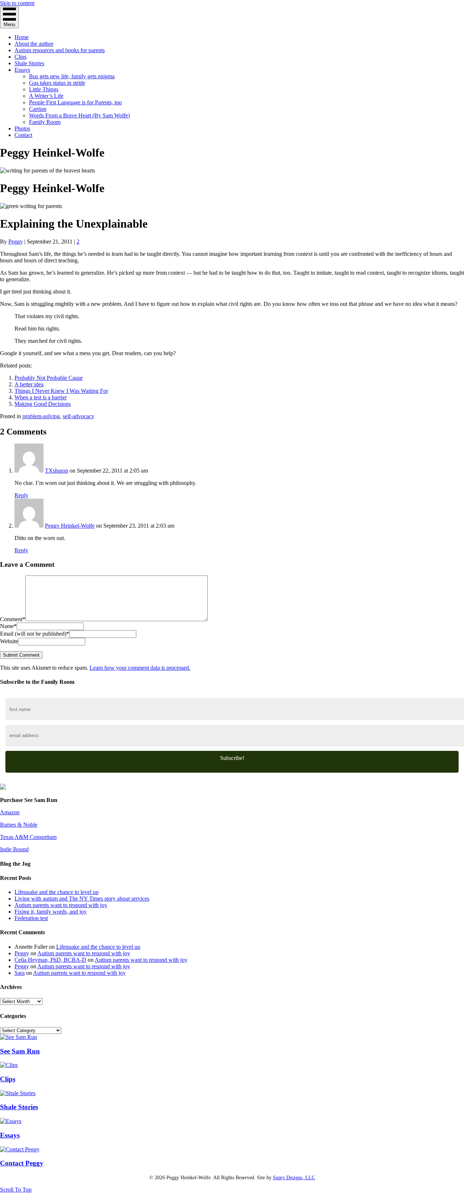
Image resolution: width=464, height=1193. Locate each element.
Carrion (37, 109)
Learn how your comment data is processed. (140, 668)
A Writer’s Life (46, 96)
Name (8, 626)
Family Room (45, 122)
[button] (232, 762)
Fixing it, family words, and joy (50, 912)
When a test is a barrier (40, 397)
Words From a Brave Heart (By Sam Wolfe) (79, 115)
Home (21, 37)
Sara (19, 973)
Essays (22, 70)
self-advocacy (78, 416)
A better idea (29, 384)
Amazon (10, 812)
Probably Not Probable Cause (48, 378)
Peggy (21, 953)
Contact (23, 135)
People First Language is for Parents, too (75, 102)
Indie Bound (14, 849)
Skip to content (17, 3)
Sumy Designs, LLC (294, 1177)
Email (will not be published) (34, 634)
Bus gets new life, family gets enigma (72, 76)
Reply (21, 495)
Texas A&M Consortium (28, 837)
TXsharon (56, 470)
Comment (12, 619)
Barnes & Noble (18, 825)
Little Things (43, 89)
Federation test (31, 918)
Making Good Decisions (42, 404)
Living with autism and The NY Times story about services (81, 898)
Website (9, 641)
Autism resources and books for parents (59, 50)
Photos (22, 128)
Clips (20, 57)
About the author (33, 44)
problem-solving (41, 416)
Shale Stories (29, 63)
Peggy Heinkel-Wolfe (70, 526)
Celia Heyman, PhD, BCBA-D (50, 960)
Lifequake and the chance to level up (56, 892)
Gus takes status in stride (57, 83)
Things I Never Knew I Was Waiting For (61, 391)
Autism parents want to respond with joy (60, 905)
